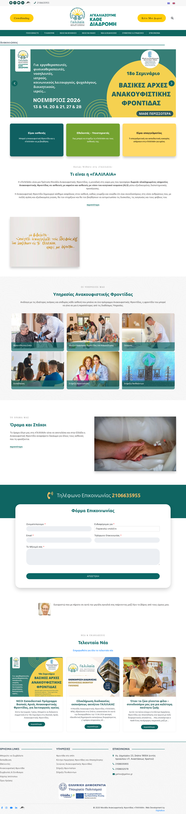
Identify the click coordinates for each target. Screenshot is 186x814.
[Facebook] (11, 2)
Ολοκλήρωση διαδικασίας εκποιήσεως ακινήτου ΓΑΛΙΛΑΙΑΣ (93, 702)
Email (30, 535)
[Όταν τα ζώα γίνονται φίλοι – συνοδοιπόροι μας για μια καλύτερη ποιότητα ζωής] (149, 676)
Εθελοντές (5, 764)
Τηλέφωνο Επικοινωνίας (107, 535)
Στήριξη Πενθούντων (134, 383)
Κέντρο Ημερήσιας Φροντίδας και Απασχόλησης (91, 345)
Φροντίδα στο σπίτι (65, 755)
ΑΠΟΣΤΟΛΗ (93, 576)
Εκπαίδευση (19, 383)
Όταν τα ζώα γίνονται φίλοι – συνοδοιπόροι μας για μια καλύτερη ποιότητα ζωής (149, 704)
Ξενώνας (128, 345)
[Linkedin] (22, 2)
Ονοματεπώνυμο (36, 524)
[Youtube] (18, 2)
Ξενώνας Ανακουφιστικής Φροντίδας (74, 764)
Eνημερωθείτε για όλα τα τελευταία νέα (93, 650)
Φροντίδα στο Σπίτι (22, 345)
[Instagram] (14, 2)
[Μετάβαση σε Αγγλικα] (173, 3)
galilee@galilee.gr (124, 774)
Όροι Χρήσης (6, 780)
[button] (172, 18)
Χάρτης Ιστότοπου (9, 776)
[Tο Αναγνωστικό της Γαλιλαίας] (22, 807)
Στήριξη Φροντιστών (79, 383)
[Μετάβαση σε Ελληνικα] (168, 3)
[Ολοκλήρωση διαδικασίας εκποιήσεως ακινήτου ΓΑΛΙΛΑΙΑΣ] (93, 676)
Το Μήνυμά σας (35, 546)
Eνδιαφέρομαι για (104, 524)
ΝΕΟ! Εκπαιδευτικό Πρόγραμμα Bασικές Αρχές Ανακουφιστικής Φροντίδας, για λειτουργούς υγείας (36, 704)
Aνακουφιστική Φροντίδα (12, 768)
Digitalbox (160, 810)
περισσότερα (36, 149)
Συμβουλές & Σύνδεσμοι (11, 772)
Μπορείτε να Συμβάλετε (11, 755)
